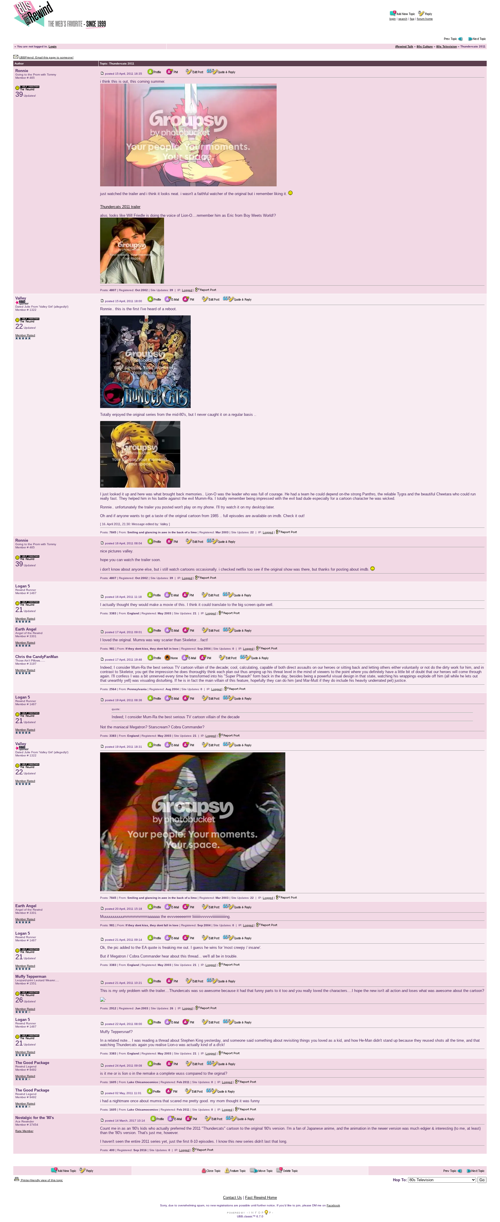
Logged (187, 290)
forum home (425, 18)
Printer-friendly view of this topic (41, 1180)
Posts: (108, 290)
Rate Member (24, 1131)
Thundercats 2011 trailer (120, 207)
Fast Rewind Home (261, 1197)
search (402, 18)
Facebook (333, 1205)
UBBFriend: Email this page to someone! (46, 57)
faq (412, 18)
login (392, 18)
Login (52, 46)
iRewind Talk (404, 46)
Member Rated (25, 335)
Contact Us (232, 1197)
